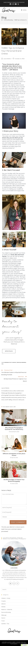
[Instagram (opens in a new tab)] (13, 4)
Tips (2, 364)
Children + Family (5, 598)
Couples (3, 601)
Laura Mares (7, 58)
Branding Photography (10, 362)
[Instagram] (14, 583)
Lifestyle (3, 606)
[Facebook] (10, 583)
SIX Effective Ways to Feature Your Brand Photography (14, 480)
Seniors (3, 618)
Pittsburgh (3, 615)
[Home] (1, 20)
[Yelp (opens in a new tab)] (18, 4)
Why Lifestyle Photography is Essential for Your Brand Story (14, 428)
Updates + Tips (5, 623)
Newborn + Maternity (6, 609)
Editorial (3, 604)
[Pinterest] (17, 583)
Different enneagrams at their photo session (14, 454)
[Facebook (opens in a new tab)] (10, 4)
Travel (3, 621)
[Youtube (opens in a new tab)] (15, 4)
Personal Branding (21, 362)
